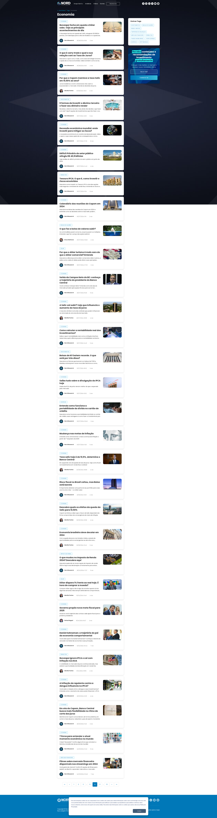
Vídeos (95, 4)
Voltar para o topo (153, 810)
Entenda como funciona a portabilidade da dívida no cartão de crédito (79, 408)
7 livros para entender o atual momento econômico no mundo (76, 737)
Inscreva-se (113, 4)
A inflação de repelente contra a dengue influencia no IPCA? (76, 684)
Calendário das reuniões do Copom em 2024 (80, 205)
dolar (62, 248)
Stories (102, 4)
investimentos (65, 99)
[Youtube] (155, 3)
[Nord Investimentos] (64, 4)
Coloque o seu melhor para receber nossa (144, 66)
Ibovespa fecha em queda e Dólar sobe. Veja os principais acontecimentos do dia (77, 28)
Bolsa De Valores (148, 25)
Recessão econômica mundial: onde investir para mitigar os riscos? (79, 129)
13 (106, 784)
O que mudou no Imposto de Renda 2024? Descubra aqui (78, 559)
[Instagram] (146, 3)
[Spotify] (158, 3)
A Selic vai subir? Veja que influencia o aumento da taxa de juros (80, 306)
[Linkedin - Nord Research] (150, 800)
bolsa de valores (66, 225)
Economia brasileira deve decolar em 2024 (79, 533)
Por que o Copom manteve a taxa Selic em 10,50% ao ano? (80, 79)
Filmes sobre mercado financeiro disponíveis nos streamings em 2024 (79, 762)
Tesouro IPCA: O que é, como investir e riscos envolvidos (79, 180)
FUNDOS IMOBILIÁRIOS (137, 38)
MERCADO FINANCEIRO (137, 35)
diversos (63, 402)
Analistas (88, 4)
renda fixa (64, 175)
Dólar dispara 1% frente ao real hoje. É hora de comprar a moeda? (79, 584)
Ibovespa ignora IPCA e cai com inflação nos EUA (76, 659)
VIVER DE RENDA (150, 38)
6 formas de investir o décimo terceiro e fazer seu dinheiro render (79, 104)
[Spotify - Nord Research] (158, 800)
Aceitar (139, 811)
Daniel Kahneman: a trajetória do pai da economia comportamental (79, 634)
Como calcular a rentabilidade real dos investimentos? (80, 331)
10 (95, 784)
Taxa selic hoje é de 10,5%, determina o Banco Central (80, 458)
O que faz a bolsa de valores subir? (78, 228)
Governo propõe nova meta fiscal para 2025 (80, 609)
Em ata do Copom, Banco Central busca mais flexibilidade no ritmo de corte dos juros (79, 711)
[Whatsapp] (149, 3)
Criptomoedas (143, 42)
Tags (68, 10)
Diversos (134, 42)
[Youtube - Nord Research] (154, 800)
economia (64, 21)
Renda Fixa (149, 35)
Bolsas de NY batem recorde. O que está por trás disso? (78, 356)
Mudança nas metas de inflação (77, 433)
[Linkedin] (152, 3)
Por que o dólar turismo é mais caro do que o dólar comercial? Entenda (80, 253)
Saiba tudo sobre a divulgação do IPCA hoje (80, 382)
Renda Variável (135, 28)
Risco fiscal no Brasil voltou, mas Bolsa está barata (80, 483)
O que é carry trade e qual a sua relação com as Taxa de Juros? (76, 54)
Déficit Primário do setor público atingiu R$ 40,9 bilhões (76, 154)
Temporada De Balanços (138, 32)
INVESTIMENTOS (135, 25)
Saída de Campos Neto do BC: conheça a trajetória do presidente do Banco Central (80, 280)
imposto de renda (66, 553)
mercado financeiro (67, 757)
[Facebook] (143, 3)
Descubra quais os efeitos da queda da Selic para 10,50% (80, 508)
